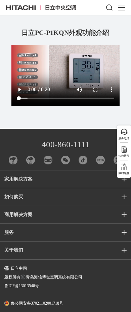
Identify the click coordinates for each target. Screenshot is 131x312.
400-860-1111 (66, 144)
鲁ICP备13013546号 (21, 285)
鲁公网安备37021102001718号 (37, 303)
